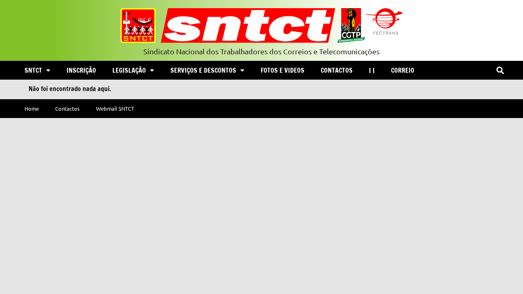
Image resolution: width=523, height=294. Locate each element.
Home (32, 108)
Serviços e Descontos (203, 70)
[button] (500, 70)
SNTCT (33, 70)
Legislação (129, 70)
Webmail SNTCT (115, 108)
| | (372, 70)
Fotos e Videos (282, 70)
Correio (402, 70)
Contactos (337, 70)
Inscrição (81, 70)
